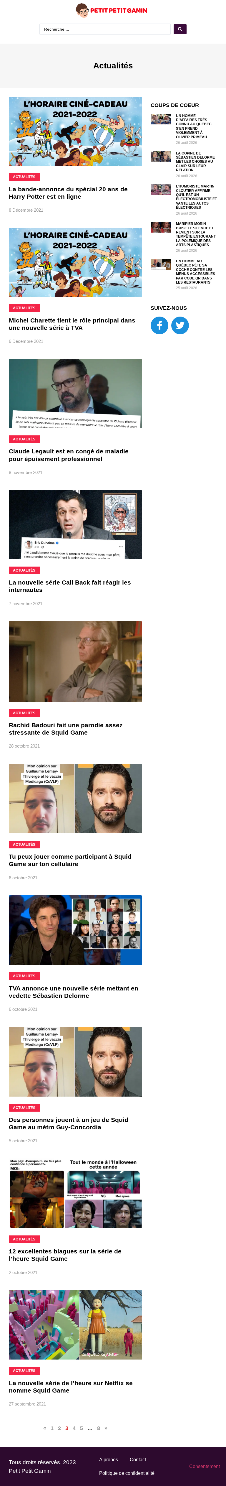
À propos (108, 1459)
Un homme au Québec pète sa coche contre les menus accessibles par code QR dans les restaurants (195, 271)
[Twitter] (180, 325)
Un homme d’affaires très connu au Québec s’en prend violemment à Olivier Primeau (194, 126)
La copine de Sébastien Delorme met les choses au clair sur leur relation (195, 161)
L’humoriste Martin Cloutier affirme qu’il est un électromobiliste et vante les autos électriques (196, 197)
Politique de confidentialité (126, 1473)
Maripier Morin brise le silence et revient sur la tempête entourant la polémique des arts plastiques (196, 234)
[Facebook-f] (159, 325)
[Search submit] (180, 29)
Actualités (113, 65)
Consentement (204, 1466)
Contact (138, 1459)
